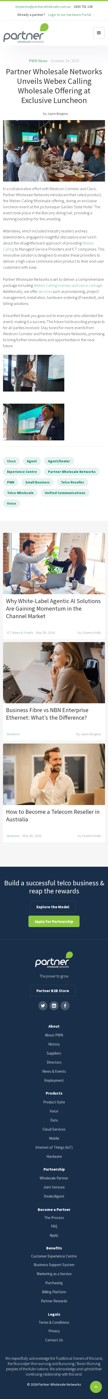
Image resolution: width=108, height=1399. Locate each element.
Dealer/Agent (54, 1196)
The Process (54, 1217)
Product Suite (54, 1102)
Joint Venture (54, 1187)
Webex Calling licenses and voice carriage (68, 285)
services (45, 291)
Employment (54, 1080)
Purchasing (54, 1282)
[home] (25, 33)
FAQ (54, 1226)
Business (13, 734)
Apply (54, 1235)
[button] (99, 33)
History (54, 1044)
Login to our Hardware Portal (69, 14)
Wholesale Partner (54, 1178)
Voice (54, 1111)
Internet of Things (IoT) (54, 1147)
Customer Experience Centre (54, 1256)
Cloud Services (54, 1129)
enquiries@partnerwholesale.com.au (43, 6)
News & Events (54, 1071)
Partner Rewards (54, 1301)
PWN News (38, 60)
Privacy (54, 1330)
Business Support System (54, 1264)
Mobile (54, 1138)
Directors (54, 1062)
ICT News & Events (20, 632)
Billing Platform (54, 1291)
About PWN (54, 1035)
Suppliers (54, 1053)
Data (54, 1120)
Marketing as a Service (54, 1273)
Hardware (54, 1156)
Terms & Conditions (54, 1322)
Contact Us (54, 1340)
